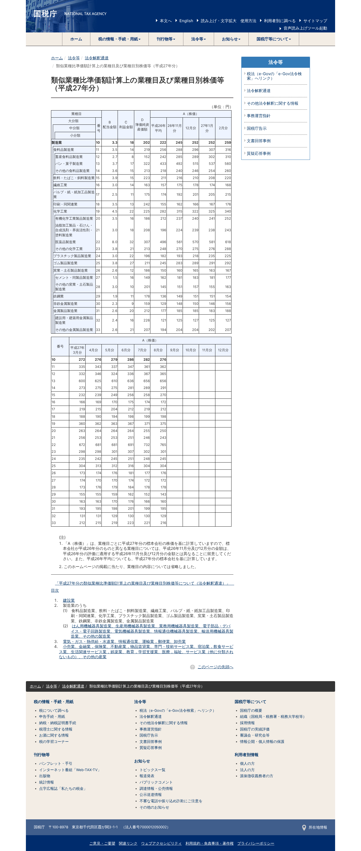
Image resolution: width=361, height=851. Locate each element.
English (186, 20)
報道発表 (147, 776)
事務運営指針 (259, 116)
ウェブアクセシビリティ (161, 843)
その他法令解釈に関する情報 (272, 103)
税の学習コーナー (54, 741)
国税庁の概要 (251, 710)
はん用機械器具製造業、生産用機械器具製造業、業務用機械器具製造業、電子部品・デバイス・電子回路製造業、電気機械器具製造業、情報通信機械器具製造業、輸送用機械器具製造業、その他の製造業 (152, 631)
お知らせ (142, 761)
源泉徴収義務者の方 (256, 776)
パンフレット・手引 (55, 763)
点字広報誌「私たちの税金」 (63, 788)
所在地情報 (318, 827)
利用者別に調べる (280, 20)
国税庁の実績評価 (255, 729)
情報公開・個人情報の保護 (262, 741)
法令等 (74, 57)
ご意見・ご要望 (102, 843)
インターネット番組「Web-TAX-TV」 (70, 770)
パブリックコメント (156, 782)
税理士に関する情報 (55, 729)
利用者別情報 (246, 754)
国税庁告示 (257, 128)
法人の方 (247, 770)
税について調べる (54, 710)
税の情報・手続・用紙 (53, 701)
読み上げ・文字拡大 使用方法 (228, 20)
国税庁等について (250, 701)
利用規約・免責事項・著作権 (210, 843)
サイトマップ (315, 20)
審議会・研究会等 (255, 735)
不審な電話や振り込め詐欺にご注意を (171, 801)
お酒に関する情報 (54, 735)
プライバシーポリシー (255, 843)
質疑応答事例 (259, 153)
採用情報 (247, 723)
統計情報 (46, 782)
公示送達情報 (151, 794)
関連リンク (128, 843)
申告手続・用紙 (52, 716)
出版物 (44, 776)
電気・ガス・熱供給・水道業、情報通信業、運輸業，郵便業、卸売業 (124, 641)
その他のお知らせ (154, 807)
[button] (119, 39)
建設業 (69, 600)
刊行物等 (42, 754)
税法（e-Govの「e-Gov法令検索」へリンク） (274, 76)
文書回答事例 (259, 141)
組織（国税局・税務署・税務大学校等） (273, 716)
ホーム (76, 38)
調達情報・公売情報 (156, 788)
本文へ (166, 20)
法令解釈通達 (97, 57)
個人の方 (247, 763)
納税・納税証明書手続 (57, 723)
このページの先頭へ (215, 666)
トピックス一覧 (152, 770)
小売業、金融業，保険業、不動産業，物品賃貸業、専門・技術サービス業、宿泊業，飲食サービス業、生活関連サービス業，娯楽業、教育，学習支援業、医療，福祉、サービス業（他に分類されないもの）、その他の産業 (146, 651)
